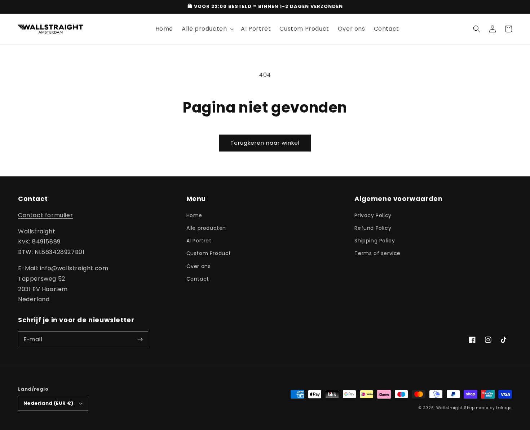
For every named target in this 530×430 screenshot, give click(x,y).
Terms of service (377, 253)
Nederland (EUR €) (48, 403)
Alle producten (206, 228)
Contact (197, 278)
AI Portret (199, 240)
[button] (477, 29)
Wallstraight (449, 408)
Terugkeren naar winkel (265, 142)
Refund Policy (372, 228)
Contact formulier (45, 215)
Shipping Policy (374, 240)
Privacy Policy (372, 215)
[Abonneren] (140, 339)
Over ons (198, 266)
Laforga (504, 408)
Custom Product (208, 253)
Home (194, 215)
